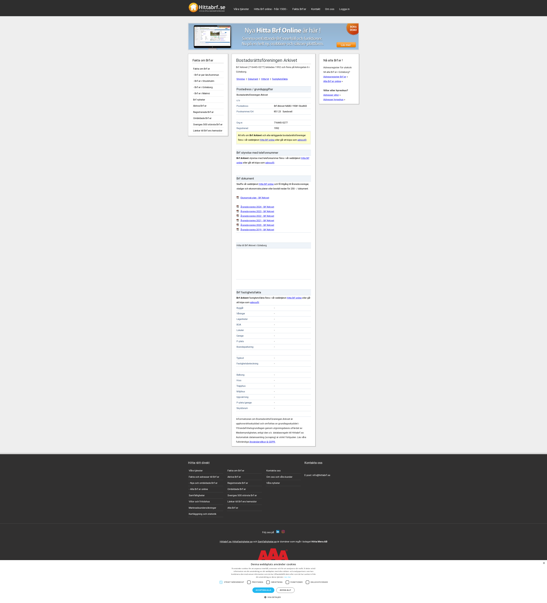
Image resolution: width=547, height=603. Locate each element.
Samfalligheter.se (267, 541)
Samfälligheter (197, 495)
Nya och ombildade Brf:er (204, 483)
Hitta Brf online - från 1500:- (270, 9)
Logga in (344, 9)
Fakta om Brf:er (201, 68)
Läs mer (287, 577)
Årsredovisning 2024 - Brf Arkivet (257, 207)
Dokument (253, 79)
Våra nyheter (273, 483)
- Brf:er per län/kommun (206, 74)
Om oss (329, 9)
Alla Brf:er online (332, 81)
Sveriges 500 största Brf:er (208, 124)
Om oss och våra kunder (279, 476)
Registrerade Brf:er (203, 112)
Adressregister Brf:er (334, 76)
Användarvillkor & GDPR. (262, 441)
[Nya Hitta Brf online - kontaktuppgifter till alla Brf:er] (273, 36)
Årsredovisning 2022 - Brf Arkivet (257, 216)
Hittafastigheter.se (242, 541)
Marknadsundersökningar (202, 507)
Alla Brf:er (232, 507)
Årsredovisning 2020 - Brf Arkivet (257, 225)
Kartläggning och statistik (202, 513)
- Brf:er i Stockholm (203, 81)
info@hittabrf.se (321, 475)
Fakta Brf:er (299, 9)
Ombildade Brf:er (202, 118)
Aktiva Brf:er (200, 105)
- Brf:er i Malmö (201, 93)
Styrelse (240, 79)
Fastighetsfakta (280, 79)
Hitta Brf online (267, 140)
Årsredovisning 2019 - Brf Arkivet (257, 229)
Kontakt (315, 9)
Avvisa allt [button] (285, 590)
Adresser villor (331, 95)
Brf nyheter (199, 99)
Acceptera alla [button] (263, 590)
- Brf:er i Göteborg (203, 87)
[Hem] (207, 13)
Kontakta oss (273, 470)
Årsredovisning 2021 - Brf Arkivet (257, 220)
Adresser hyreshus (333, 99)
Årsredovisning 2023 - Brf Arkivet (257, 211)
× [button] (544, 563)
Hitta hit (265, 79)
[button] (273, 597)
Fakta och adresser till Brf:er (204, 476)
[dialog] (273, 581)
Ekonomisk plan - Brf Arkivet (254, 197)
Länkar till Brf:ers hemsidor (207, 130)
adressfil (302, 140)
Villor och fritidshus (199, 501)
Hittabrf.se (225, 541)
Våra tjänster (241, 9)
